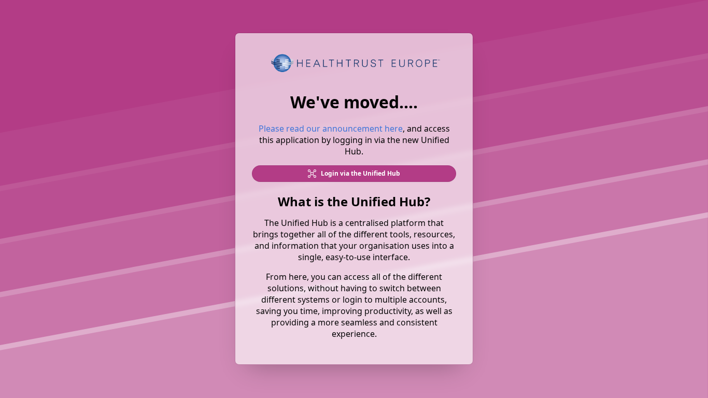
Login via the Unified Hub (359, 173)
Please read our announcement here (331, 129)
